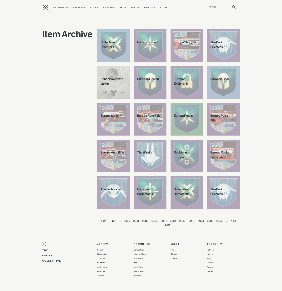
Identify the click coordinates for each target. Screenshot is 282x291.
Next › (234, 220)
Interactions (139, 271)
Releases (79, 7)
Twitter (210, 271)
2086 (182, 220)
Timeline (149, 7)
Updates (103, 267)
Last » (168, 224)
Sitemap (174, 254)
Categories (61, 7)
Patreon (210, 250)
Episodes (109, 7)
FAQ (172, 250)
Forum (135, 7)
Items (136, 263)
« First (103, 220)
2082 (145, 220)
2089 (210, 220)
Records (137, 276)
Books (94, 7)
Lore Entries (139, 250)
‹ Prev (113, 220)
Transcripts (138, 258)
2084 (164, 220)
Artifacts (139, 267)
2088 (201, 220)
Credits (174, 258)
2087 (192, 220)
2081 (136, 220)
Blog (123, 7)
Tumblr (210, 267)
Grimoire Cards (140, 254)
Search (100, 250)
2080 (127, 220)
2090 (219, 220)
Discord (210, 263)
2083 (154, 220)
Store (164, 7)
